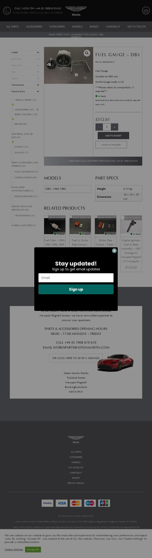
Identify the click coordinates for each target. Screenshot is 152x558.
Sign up (76, 289)
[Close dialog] (114, 251)
